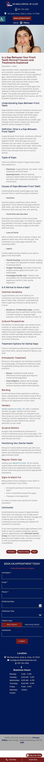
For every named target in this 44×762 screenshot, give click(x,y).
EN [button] (14, 23)
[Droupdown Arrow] (40, 615)
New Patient (12, 624)
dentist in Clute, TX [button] (21, 463)
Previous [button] (11, 552)
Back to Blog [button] (23, 552)
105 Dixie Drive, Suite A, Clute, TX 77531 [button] (23, 14)
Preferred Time (8, 611)
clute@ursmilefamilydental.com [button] (23, 660)
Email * (5, 582)
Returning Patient (32, 624)
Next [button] (34, 552)
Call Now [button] (12, 760)
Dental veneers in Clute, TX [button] (13, 409)
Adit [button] (22, 742)
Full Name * (6, 573)
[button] (2, 19)
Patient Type (7, 621)
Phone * (5, 592)
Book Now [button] (33, 760)
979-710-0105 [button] (23, 9)
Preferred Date (8, 601)
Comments (6, 630)
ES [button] (17, 23)
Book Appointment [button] (22, 18)
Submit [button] (22, 641)
